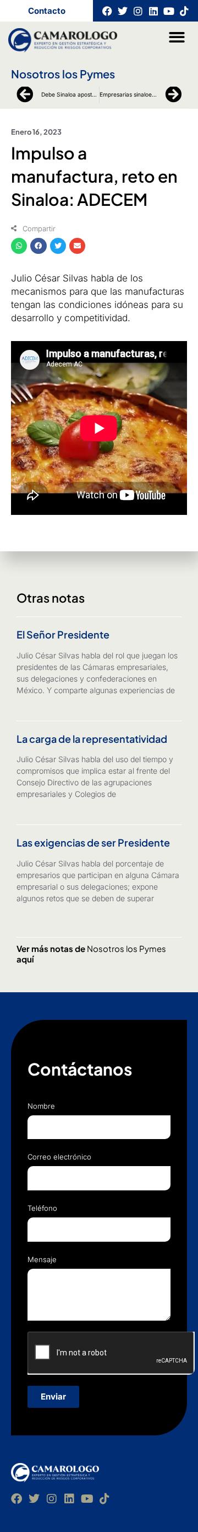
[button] (177, 37)
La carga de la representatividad (91, 738)
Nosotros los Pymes (63, 74)
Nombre (41, 1106)
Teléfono (42, 1208)
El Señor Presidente (62, 634)
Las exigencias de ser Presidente (93, 842)
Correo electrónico (59, 1156)
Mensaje (42, 1259)
